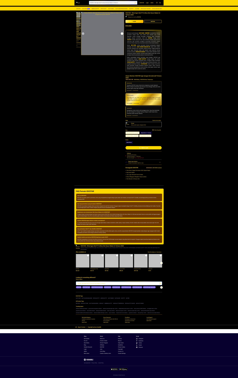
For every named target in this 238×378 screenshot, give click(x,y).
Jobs (101, 349)
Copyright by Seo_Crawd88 (94, 327)
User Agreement (87, 362)
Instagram (141, 338)
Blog (85, 345)
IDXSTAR (78, 8)
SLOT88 (137, 8)
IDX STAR (85, 8)
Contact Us (120, 351)
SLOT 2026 (111, 8)
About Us (102, 338)
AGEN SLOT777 (95, 8)
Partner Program (104, 342)
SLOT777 (131, 8)
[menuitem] (78, 8)
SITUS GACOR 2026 (157, 8)
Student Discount (88, 347)
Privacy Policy (94, 362)
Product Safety (121, 347)
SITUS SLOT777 (131, 62)
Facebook (141, 340)
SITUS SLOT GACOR (145, 8)
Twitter (140, 342)
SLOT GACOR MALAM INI (121, 8)
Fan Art (85, 340)
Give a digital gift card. (139, 157)
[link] (79, 287)
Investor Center (103, 340)
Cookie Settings (122, 353)
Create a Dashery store (105, 353)
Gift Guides (86, 338)
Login (85, 349)
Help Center (121, 342)
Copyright (120, 349)
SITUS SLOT (103, 8)
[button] (78, 14)
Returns (120, 340)
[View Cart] (160, 2)
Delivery (120, 338)
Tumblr (140, 345)
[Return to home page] (82, 3)
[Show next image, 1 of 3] (122, 33)
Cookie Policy (101, 362)
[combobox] (113, 2)
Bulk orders (86, 353)
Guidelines (120, 345)
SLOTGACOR (144, 63)
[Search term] (135, 2)
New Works (86, 342)
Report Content (81, 327)
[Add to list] (88, 256)
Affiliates (102, 345)
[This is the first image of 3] (83, 33)
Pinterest (141, 347)
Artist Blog (102, 351)
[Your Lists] (156, 2)
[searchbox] (119, 283)
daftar (85, 351)
